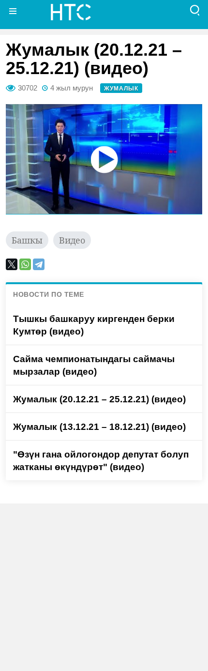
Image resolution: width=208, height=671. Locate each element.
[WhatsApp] (25, 264)
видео (72, 240)
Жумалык (121, 88)
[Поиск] (195, 11)
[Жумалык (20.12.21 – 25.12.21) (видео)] (104, 159)
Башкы (27, 240)
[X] (11, 264)
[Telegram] (39, 264)
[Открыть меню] (13, 11)
